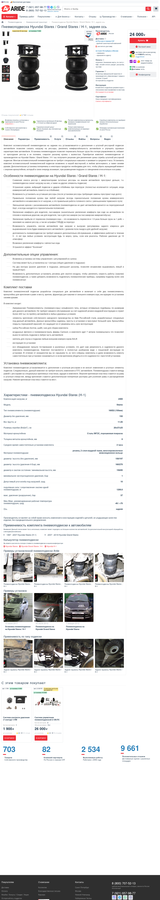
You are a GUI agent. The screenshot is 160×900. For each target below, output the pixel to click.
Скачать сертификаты (103, 101)
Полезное (141, 16)
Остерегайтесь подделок (12, 898)
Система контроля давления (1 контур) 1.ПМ (16, 718)
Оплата (5, 891)
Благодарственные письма (49, 891)
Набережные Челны (83, 898)
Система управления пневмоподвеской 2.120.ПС (47, 718)
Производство (108, 16)
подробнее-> (9, 124)
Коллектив (42, 887)
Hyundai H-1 (51, 546)
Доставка (5, 887)
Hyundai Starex (11, 546)
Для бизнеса (63, 16)
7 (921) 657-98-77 (36, 7)
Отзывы (92, 16)
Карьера (41, 894)
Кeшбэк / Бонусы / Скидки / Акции (15, 894)
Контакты (79, 16)
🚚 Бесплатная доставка (20, 2)
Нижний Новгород (82, 894)
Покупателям (44, 16)
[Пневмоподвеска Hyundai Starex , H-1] (18, 567)
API (153, 16)
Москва (78, 891)
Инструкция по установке (105, 92)
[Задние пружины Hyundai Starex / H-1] (18, 653)
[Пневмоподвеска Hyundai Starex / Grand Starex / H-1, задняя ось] (6, 34)
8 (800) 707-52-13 (36, 10)
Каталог (10, 16)
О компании (126, 16)
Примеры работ (26, 16)
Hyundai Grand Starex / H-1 (32, 546)
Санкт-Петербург (82, 887)
